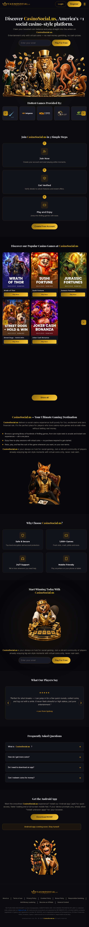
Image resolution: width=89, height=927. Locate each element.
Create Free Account (44, 226)
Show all (45, 397)
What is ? (20, 746)
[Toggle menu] (85, 4)
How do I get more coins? (18, 757)
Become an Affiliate (46, 902)
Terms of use (17, 898)
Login (60, 4)
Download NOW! (44, 817)
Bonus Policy (59, 898)
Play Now (16, 294)
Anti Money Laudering (27, 902)
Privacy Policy (31, 898)
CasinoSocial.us (40, 18)
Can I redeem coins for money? (21, 778)
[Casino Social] (16, 4)
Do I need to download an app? (21, 767)
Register (74, 4)
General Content (63, 902)
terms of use (22, 910)
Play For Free (61, 43)
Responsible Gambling (76, 898)
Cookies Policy (46, 898)
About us (6, 898)
